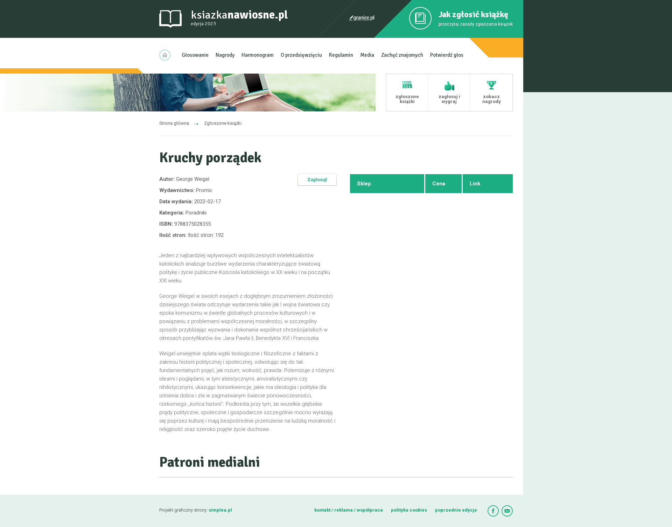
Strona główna (174, 123)
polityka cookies (409, 510)
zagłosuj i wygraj (449, 99)
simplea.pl (220, 510)
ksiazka (239, 17)
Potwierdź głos (446, 55)
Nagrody (225, 55)
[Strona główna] (167, 55)
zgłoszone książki (407, 99)
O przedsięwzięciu (301, 55)
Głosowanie (195, 55)
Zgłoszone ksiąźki (222, 123)
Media (367, 55)
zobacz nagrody (491, 99)
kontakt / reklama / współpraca (349, 510)
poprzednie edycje (456, 510)
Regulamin (341, 55)
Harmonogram (257, 55)
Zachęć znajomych (402, 55)
